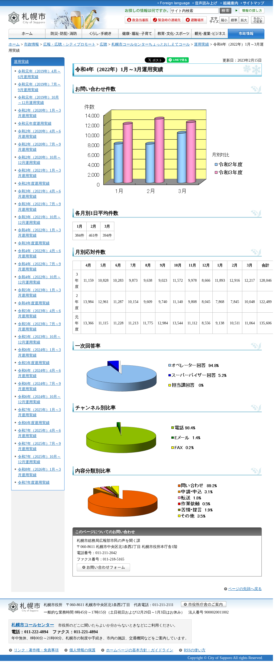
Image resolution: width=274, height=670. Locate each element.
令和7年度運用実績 (34, 482)
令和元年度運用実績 (34, 123)
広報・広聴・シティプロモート (69, 44)
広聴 (103, 44)
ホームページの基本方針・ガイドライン (139, 650)
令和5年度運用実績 (34, 363)
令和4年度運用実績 (34, 303)
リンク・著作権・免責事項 (36, 650)
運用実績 (201, 44)
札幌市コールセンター (32, 625)
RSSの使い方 (195, 650)
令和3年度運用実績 (34, 243)
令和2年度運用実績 (34, 183)
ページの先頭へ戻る (245, 589)
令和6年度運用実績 (34, 423)
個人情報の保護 (82, 650)
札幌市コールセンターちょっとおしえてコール (150, 44)
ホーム (14, 44)
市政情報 (31, 44)
